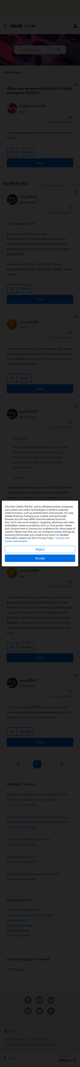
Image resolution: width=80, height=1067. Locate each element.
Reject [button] (40, 549)
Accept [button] (40, 558)
